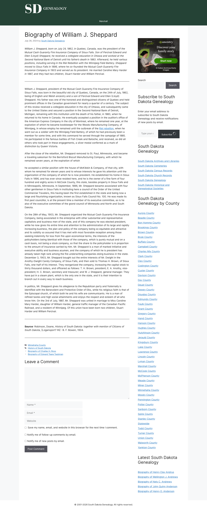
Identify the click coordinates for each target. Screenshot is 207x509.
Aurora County (146, 213)
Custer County (146, 270)
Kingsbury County (148, 342)
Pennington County (148, 399)
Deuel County (145, 284)
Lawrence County (148, 351)
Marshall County (147, 366)
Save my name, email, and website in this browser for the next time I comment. (73, 427)
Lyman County (146, 361)
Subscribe (167, 134)
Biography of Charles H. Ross (42, 351)
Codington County (148, 265)
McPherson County (148, 375)
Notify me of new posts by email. (45, 441)
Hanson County (146, 323)
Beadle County (146, 218)
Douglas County (147, 294)
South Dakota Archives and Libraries (158, 161)
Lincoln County (146, 356)
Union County (145, 438)
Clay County (145, 261)
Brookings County (148, 227)
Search (142, 80)
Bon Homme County (149, 222)
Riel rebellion (106, 128)
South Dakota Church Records (155, 175)
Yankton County (147, 447)
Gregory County (147, 313)
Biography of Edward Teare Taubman (45, 354)
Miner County (145, 385)
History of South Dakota (39, 348)
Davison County (147, 275)
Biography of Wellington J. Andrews (158, 477)
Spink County (145, 414)
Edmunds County (147, 299)
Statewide (143, 423)
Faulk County (145, 304)
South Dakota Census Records (155, 170)
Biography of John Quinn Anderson (157, 486)
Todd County (145, 428)
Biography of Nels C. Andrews (155, 481)
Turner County (146, 433)
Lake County (145, 347)
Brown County (146, 232)
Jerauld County (146, 337)
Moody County (146, 394)
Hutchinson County (148, 332)
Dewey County (146, 289)
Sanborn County (147, 409)
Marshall (103, 21)
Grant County (145, 308)
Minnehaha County (37, 345)
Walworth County (147, 442)
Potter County (145, 404)
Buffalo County (146, 241)
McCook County (147, 371)
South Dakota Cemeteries (152, 165)
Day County (144, 280)
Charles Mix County (149, 251)
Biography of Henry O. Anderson (156, 491)
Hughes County (146, 328)
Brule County (145, 237)
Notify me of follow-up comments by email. (51, 434)
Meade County (146, 380)
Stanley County (146, 418)
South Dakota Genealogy (152, 180)
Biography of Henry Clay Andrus (156, 472)
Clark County (145, 256)
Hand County (145, 318)
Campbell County (147, 246)
